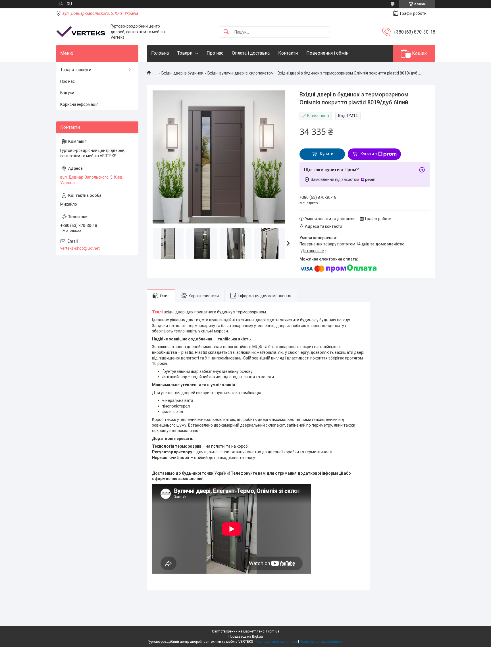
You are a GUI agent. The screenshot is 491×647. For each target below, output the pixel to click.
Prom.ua (272, 631)
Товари (184, 53)
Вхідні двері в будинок (182, 73)
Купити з (369, 154)
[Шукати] (226, 32)
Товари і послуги (75, 69)
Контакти (288, 53)
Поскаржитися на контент (276, 642)
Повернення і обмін (327, 53)
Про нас (215, 53)
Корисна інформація (79, 104)
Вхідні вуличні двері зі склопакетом (240, 73)
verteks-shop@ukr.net (80, 248)
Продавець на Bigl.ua (245, 636)
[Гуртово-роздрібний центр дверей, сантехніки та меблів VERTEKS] (81, 32)
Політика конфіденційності (321, 642)
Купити (326, 154)
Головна (160, 53)
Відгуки (67, 92)
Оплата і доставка (251, 53)
